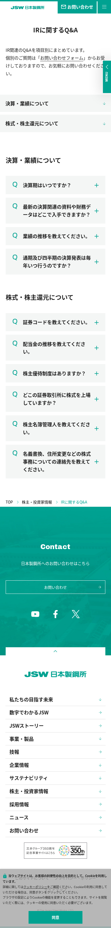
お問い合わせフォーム (61, 57)
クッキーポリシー (35, 887)
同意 (55, 917)
